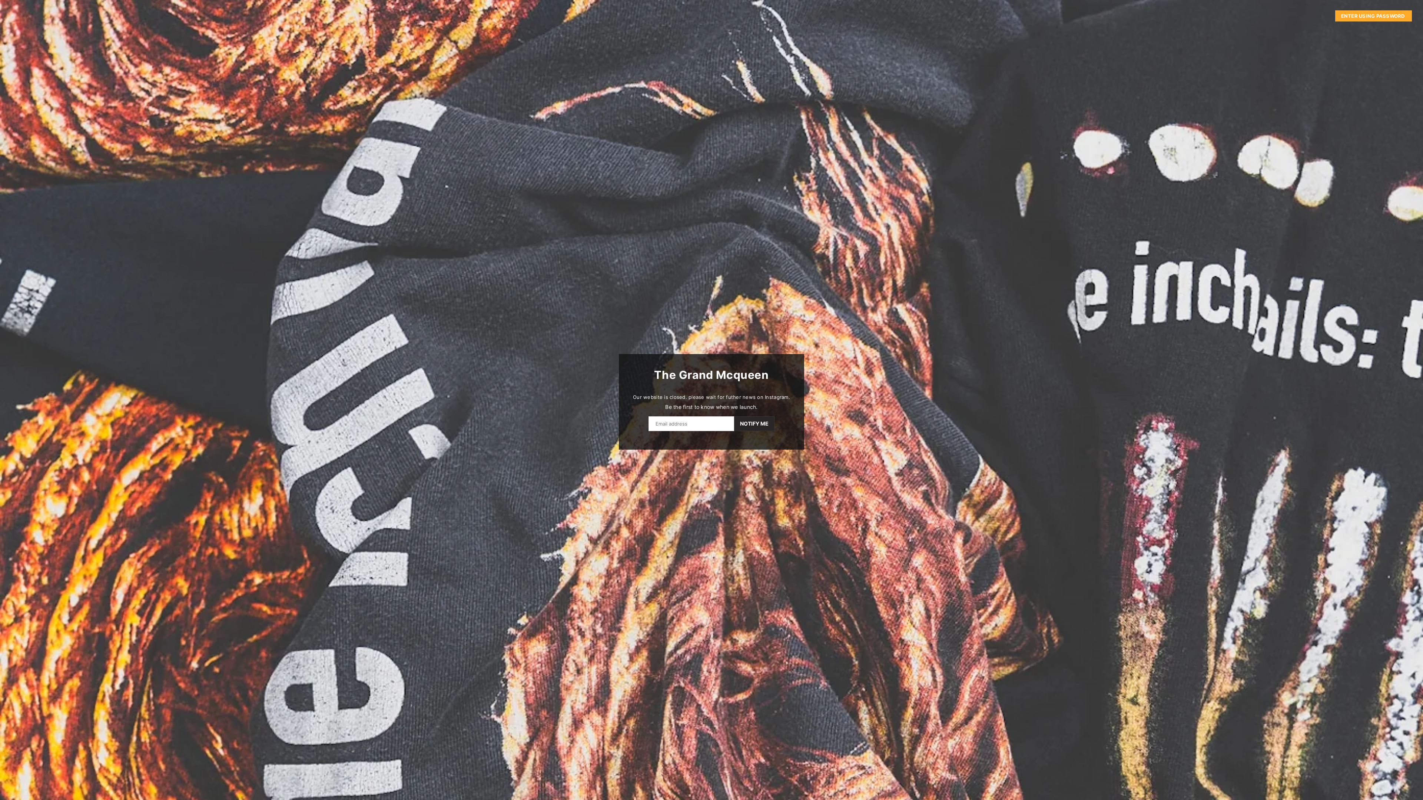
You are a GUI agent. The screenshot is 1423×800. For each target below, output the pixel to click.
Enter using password (1373, 16)
